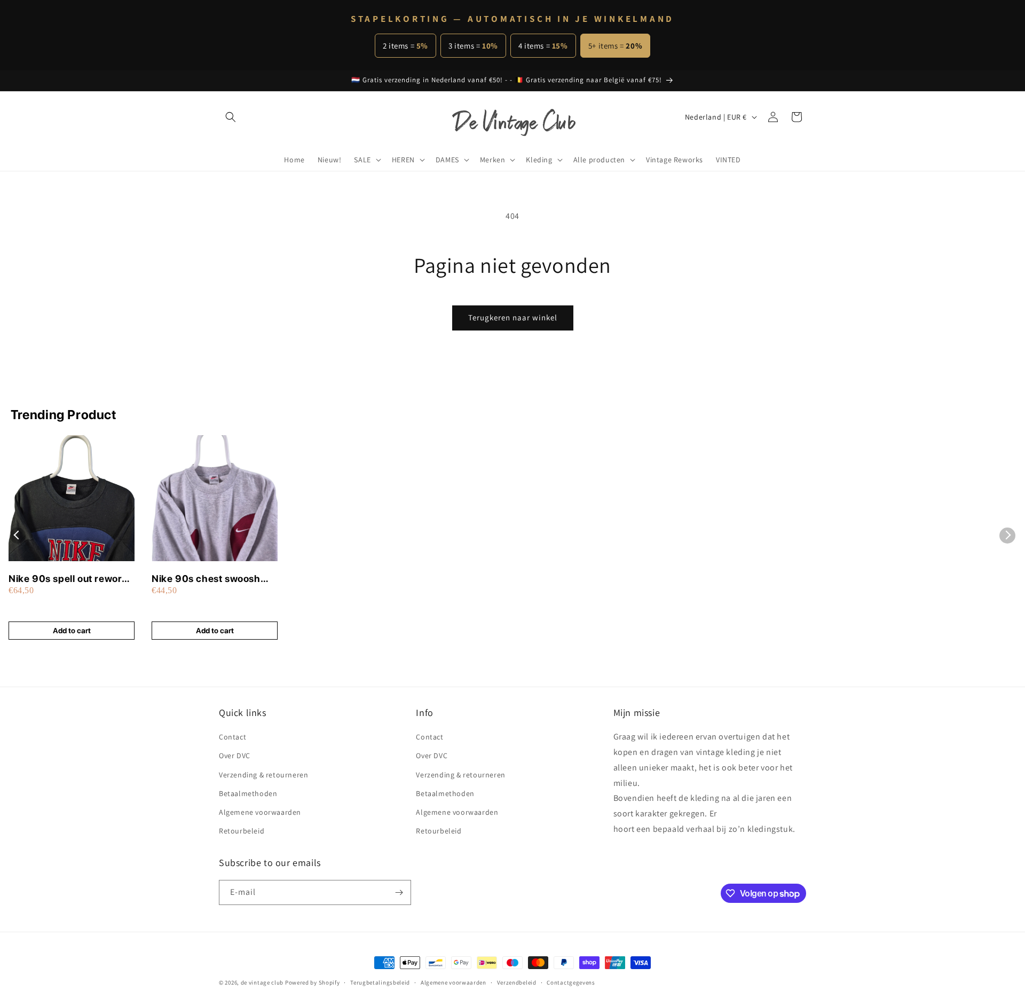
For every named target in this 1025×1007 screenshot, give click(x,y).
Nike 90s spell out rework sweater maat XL (68, 579)
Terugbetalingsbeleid (380, 982)
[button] (230, 117)
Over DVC (234, 755)
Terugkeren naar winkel (512, 317)
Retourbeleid (241, 831)
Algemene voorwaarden (260, 812)
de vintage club (262, 982)
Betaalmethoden (248, 793)
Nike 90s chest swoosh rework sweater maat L (206, 579)
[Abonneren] (399, 892)
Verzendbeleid (517, 982)
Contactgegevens (571, 982)
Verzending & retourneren (263, 775)
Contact (232, 737)
